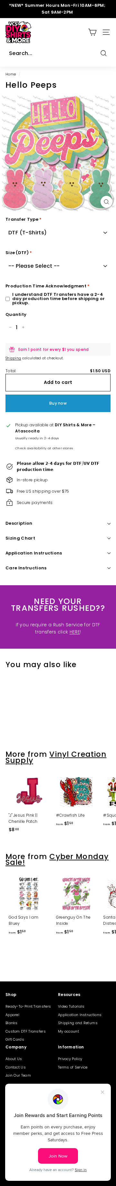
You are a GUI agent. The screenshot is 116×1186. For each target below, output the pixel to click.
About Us (13, 1058)
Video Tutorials (71, 1006)
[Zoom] (106, 202)
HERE (75, 632)
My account (68, 1031)
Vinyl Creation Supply (55, 757)
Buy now (58, 403)
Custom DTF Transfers (25, 1031)
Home (10, 74)
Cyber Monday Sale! (57, 859)
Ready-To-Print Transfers (28, 1006)
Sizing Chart (20, 538)
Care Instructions (26, 568)
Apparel (12, 1014)
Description (19, 523)
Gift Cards (14, 1039)
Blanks (11, 1022)
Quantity (15, 314)
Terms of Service (73, 1067)
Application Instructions (33, 553)
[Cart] (92, 32)
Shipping (13, 358)
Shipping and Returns (78, 1022)
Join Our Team (18, 1075)
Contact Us (15, 1067)
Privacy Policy (70, 1058)
